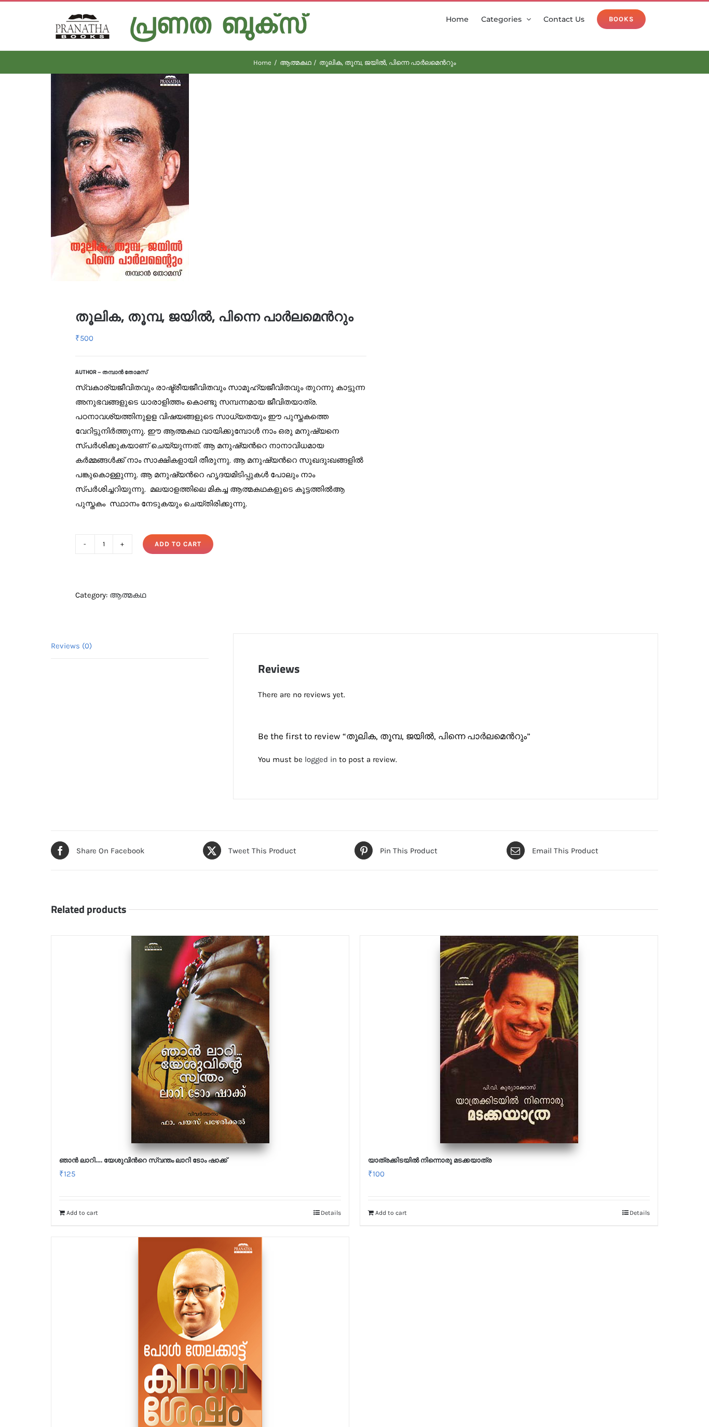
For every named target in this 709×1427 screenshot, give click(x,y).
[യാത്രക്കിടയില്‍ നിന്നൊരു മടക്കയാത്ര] (509, 1039)
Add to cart (178, 544)
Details (331, 1212)
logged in (321, 759)
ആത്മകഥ (128, 595)
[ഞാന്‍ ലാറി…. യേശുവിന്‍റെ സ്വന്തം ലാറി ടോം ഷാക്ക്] (200, 1039)
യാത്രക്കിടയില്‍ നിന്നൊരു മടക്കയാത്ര (430, 1160)
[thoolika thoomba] (197, 177)
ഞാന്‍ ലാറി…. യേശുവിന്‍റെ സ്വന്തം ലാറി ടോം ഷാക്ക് (143, 1160)
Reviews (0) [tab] (71, 645)
